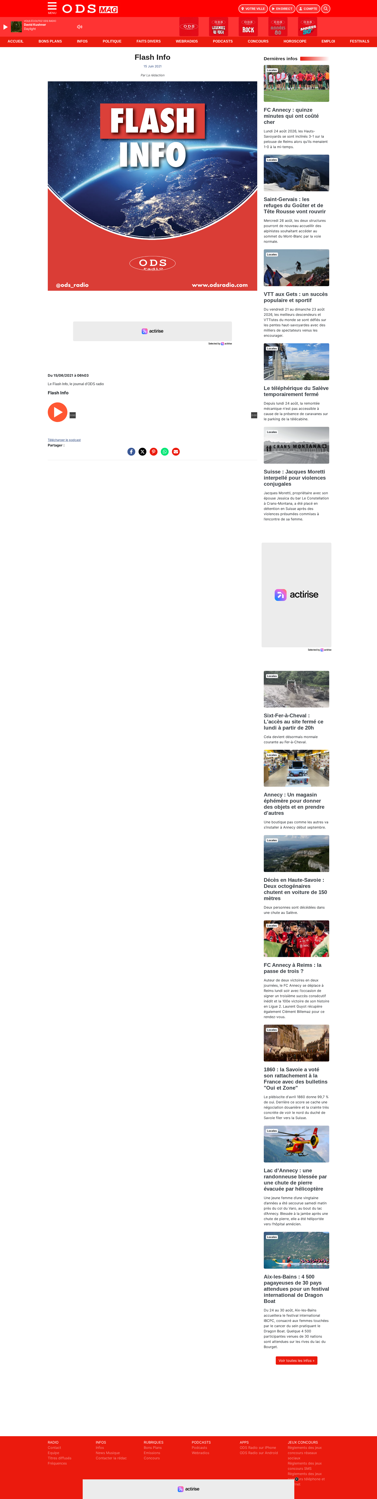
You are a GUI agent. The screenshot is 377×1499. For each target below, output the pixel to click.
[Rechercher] (325, 8)
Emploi (328, 41)
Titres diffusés (59, 1458)
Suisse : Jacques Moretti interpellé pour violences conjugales (295, 478)
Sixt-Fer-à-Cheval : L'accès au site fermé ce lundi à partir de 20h (293, 722)
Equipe (53, 1453)
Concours (258, 41)
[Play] (6, 27)
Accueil (16, 41)
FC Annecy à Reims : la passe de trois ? (292, 968)
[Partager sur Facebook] (130, 454)
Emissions (152, 1453)
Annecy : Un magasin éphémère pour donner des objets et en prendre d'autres (294, 804)
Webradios (187, 41)
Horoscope (295, 41)
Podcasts (223, 41)
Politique (112, 41)
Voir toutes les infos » (297, 1360)
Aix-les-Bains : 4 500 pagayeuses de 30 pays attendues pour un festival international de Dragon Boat (296, 1289)
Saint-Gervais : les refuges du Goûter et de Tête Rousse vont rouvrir (295, 205)
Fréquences (57, 1463)
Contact (54, 1447)
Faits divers (149, 41)
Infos (82, 41)
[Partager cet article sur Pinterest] (152, 454)
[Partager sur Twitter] (141, 454)
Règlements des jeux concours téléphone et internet (306, 1479)
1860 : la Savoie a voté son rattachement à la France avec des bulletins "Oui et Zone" (295, 1079)
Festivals (359, 41)
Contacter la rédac (111, 1458)
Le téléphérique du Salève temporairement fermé (296, 391)
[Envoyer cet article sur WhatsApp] (164, 454)
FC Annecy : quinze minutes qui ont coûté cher (291, 116)
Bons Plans (50, 41)
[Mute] (79, 27)
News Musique (108, 1453)
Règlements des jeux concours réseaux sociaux (305, 1452)
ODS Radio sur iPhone (258, 1447)
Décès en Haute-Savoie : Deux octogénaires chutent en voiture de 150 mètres (295, 889)
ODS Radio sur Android (259, 1453)
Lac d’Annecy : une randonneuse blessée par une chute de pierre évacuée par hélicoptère (295, 1179)
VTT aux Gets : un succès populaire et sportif (296, 297)
